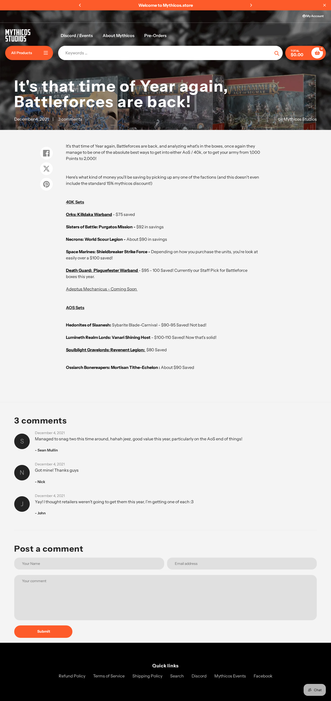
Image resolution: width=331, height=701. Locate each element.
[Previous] (80, 5)
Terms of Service (109, 675)
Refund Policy (72, 675)
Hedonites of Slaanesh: (88, 324)
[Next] (250, 5)
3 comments (70, 119)
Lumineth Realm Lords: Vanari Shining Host (108, 337)
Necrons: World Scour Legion (94, 239)
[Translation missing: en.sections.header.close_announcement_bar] (324, 5)
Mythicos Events (230, 675)
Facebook (263, 675)
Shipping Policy (147, 675)
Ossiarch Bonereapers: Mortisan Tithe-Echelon (112, 367)
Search (177, 675)
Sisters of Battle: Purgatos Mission (99, 226)
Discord (199, 675)
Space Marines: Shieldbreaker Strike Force (107, 251)
